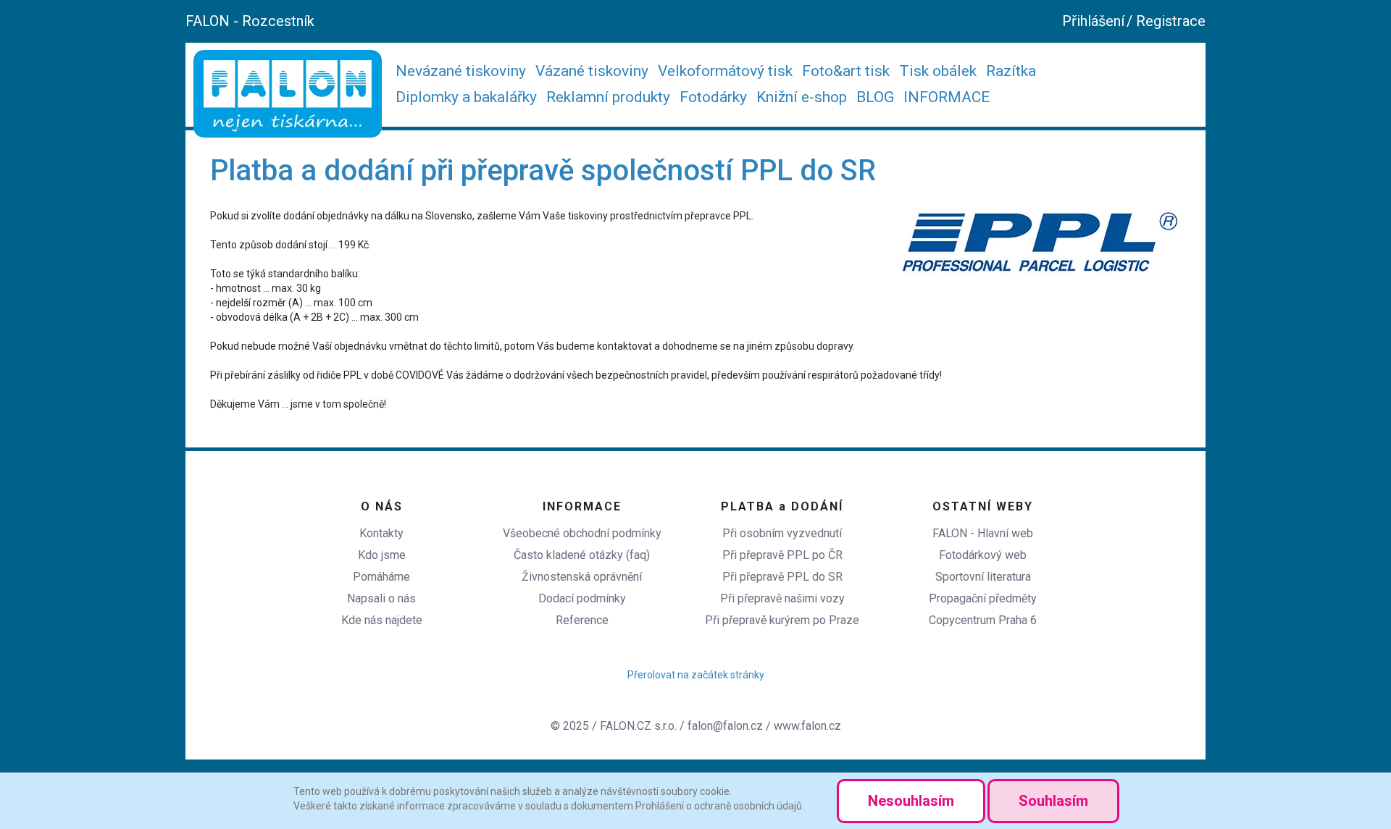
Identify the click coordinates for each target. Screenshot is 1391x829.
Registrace (1171, 21)
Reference (582, 620)
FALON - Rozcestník (249, 21)
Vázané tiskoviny (591, 71)
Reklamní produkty (608, 97)
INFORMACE (946, 97)
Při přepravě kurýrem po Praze (782, 620)
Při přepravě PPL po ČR (782, 555)
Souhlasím (1053, 800)
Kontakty (381, 533)
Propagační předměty (983, 598)
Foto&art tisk (846, 71)
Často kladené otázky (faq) (582, 555)
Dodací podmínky (582, 598)
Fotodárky (713, 97)
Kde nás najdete (381, 620)
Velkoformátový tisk (725, 71)
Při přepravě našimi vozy (782, 598)
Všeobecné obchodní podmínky (582, 533)
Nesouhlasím (911, 800)
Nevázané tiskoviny (461, 71)
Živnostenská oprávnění (582, 577)
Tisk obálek (938, 71)
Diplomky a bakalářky (466, 97)
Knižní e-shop (801, 97)
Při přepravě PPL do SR (782, 577)
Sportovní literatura (983, 577)
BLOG (875, 97)
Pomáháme (381, 577)
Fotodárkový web (983, 555)
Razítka (1011, 71)
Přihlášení (1093, 21)
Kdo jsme (382, 555)
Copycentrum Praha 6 (983, 620)
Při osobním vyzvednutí (782, 533)
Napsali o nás (381, 598)
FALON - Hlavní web (982, 533)
